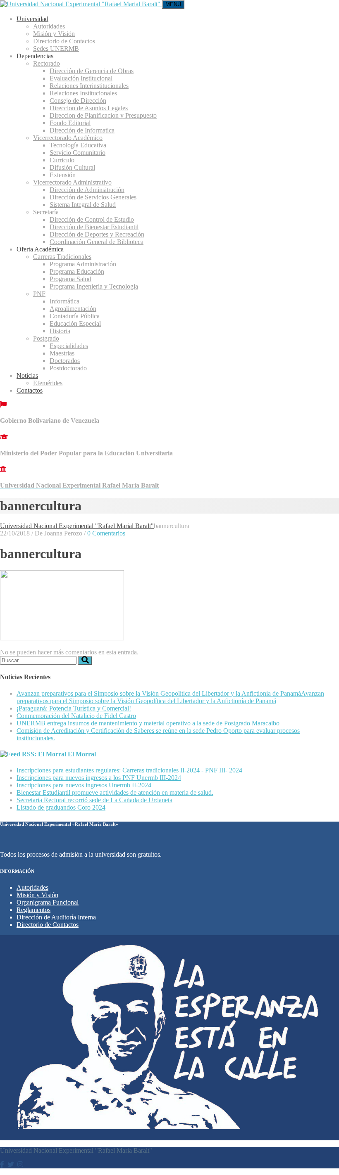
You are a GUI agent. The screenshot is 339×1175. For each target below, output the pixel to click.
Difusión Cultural (72, 167)
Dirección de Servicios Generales (93, 197)
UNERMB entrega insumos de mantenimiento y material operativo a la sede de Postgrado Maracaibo (148, 723)
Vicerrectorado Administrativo (72, 182)
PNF (39, 293)
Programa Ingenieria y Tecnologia (94, 286)
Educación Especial (75, 323)
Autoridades (49, 26)
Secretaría (46, 212)
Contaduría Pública (75, 316)
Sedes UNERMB (56, 48)
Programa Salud (70, 278)
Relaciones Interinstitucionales (89, 85)
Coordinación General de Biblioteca (96, 241)
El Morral (82, 754)
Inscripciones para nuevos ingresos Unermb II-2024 (84, 785)
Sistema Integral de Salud (83, 204)
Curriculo (62, 159)
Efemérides (47, 382)
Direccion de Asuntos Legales (89, 107)
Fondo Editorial (70, 122)
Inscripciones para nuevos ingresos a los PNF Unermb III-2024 (99, 777)
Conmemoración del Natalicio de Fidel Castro (76, 715)
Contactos (30, 390)
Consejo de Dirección (78, 100)
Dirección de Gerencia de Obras (92, 70)
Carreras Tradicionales (62, 256)
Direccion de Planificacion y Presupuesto (103, 115)
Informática (64, 301)
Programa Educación (77, 271)
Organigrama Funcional (48, 902)
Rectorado (46, 63)
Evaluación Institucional (81, 78)
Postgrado (46, 338)
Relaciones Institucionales (83, 93)
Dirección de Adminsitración (87, 189)
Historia (60, 330)
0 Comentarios (106, 533)
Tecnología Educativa (78, 145)
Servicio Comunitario (77, 152)
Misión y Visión (54, 33)
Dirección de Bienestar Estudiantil (94, 226)
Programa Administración (83, 264)
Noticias (27, 375)
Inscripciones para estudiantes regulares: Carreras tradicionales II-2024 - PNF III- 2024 (129, 770)
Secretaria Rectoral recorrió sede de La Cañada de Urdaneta (94, 799)
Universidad (32, 18)
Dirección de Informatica (82, 130)
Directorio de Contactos (64, 41)
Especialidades (69, 345)
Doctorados (65, 360)
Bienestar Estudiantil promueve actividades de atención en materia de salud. (115, 792)
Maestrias (62, 353)
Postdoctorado (68, 368)
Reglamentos (33, 909)
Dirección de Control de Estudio (92, 219)
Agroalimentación (73, 308)
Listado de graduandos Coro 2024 (61, 807)
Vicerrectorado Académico (68, 137)
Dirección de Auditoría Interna (56, 917)
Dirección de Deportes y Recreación (97, 234)
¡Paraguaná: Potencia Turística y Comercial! (74, 708)
